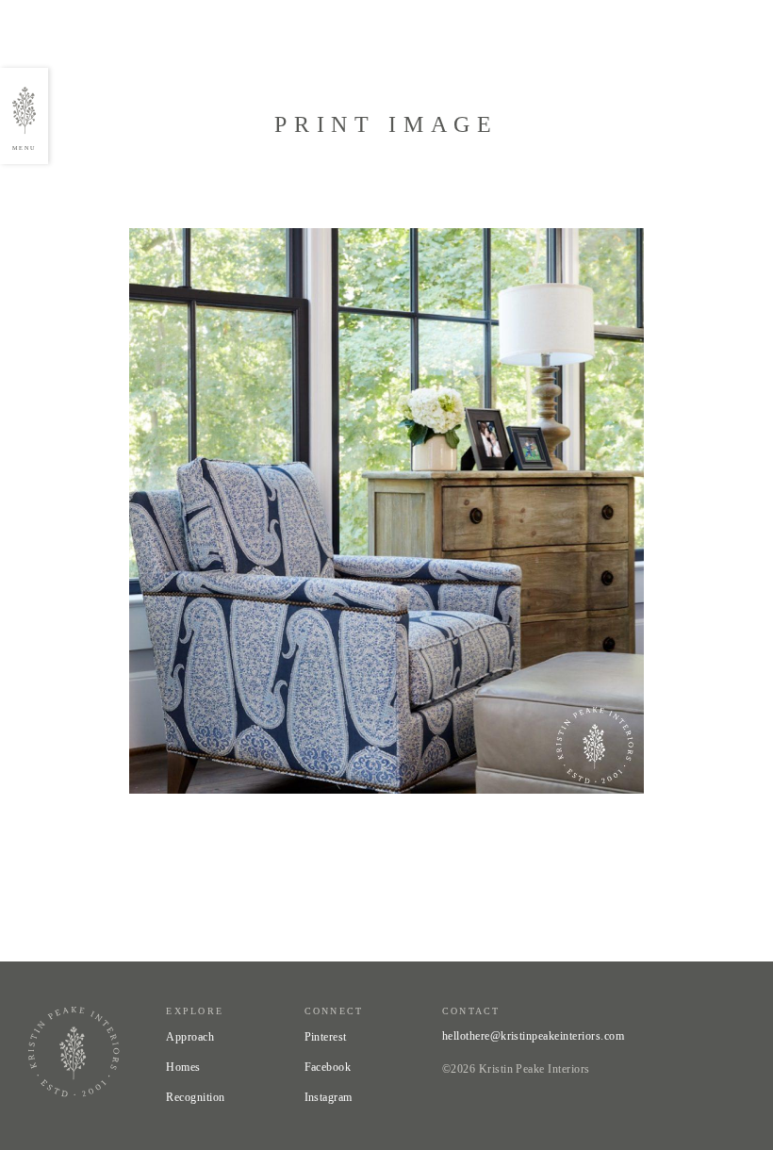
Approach (190, 1036)
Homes (183, 1067)
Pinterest (325, 1036)
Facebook (328, 1067)
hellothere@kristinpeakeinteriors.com (533, 1036)
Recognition (195, 1097)
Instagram (328, 1097)
